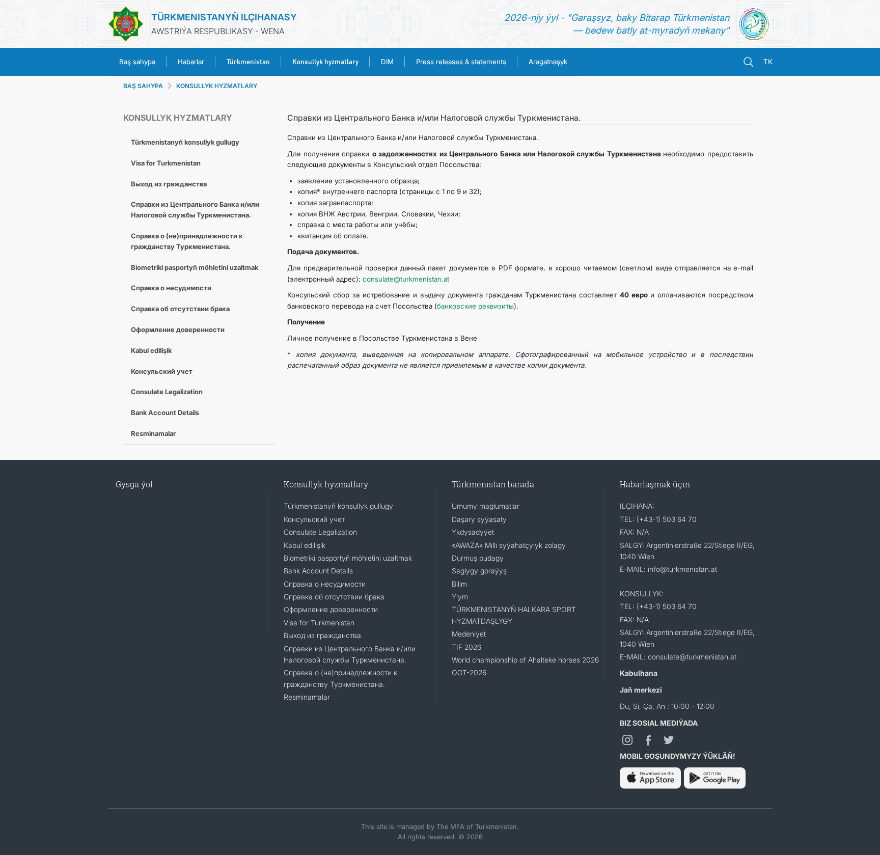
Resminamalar (153, 433)
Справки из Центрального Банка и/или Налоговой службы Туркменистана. (195, 209)
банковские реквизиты (475, 306)
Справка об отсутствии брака (180, 309)
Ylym (460, 596)
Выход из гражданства (169, 184)
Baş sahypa (137, 62)
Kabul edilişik (151, 350)
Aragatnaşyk (548, 62)
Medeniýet (469, 633)
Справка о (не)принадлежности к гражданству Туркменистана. (187, 241)
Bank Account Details (165, 412)
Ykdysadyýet (473, 532)
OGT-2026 (469, 672)
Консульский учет (162, 371)
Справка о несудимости (171, 288)
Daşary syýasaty (479, 519)
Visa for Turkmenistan (166, 163)
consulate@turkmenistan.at (406, 279)
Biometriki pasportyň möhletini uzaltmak (194, 267)
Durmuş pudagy (478, 558)
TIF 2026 (466, 647)
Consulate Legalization (167, 392)
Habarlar (191, 62)
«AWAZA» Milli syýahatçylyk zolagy (509, 545)
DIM (387, 62)
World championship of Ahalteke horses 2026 (525, 659)
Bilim (459, 584)
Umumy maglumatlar (485, 506)
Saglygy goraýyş (479, 570)
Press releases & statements (461, 62)
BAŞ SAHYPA (143, 86)
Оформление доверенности (178, 329)
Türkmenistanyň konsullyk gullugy (185, 142)
